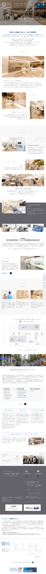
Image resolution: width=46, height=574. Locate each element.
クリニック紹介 (17, 545)
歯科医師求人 (24, 549)
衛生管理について (5, 273)
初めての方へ (22, 9)
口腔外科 (30, 551)
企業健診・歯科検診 (37, 557)
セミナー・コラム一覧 (5, 461)
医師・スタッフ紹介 (33, 9)
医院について (27, 9)
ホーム (18, 9)
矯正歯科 (30, 544)
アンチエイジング (37, 544)
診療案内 (38, 9)
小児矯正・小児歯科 (31, 545)
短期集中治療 (36, 545)
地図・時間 (42, 9)
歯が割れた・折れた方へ (38, 551)
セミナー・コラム (24, 545)
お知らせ (23, 544)
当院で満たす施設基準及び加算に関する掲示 (22, 562)
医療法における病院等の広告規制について (11, 532)
